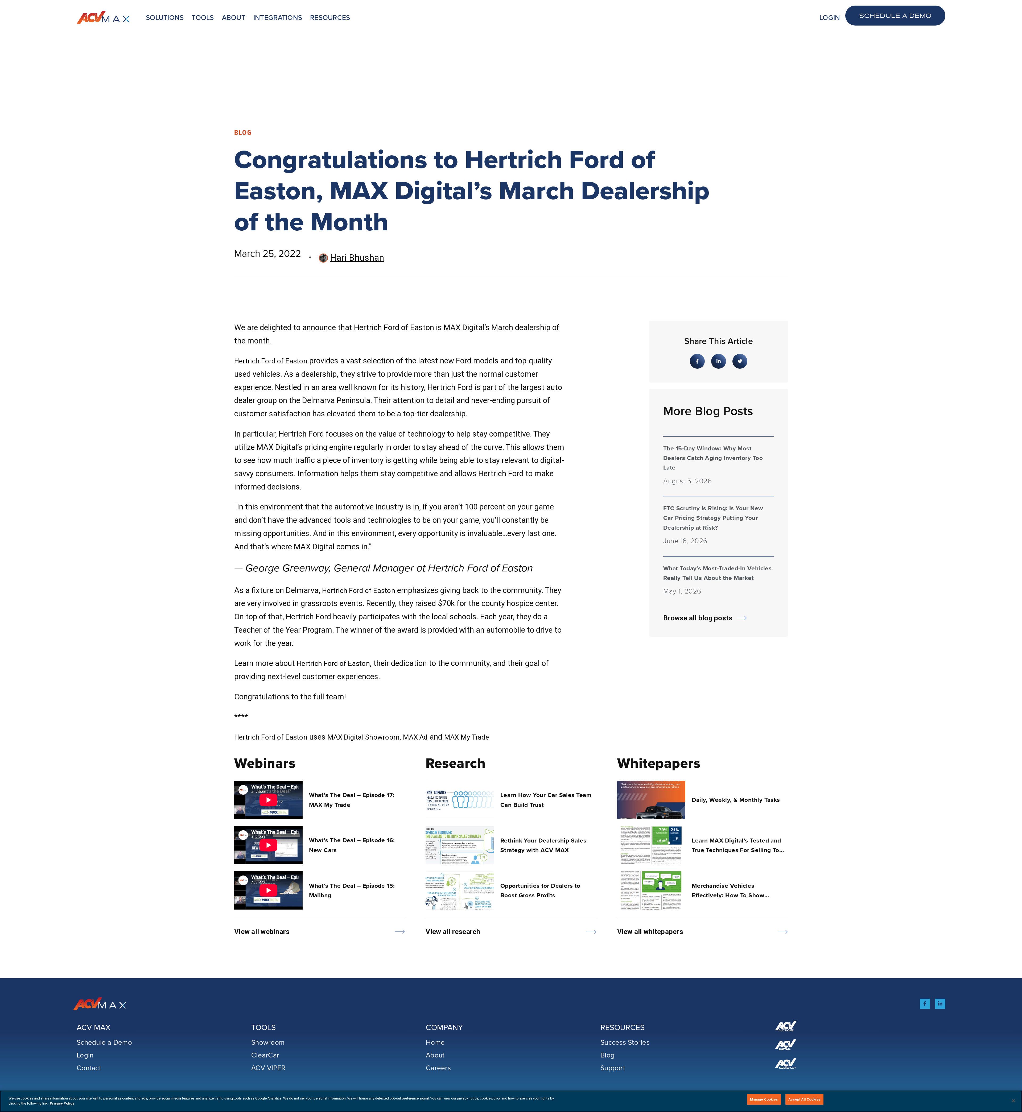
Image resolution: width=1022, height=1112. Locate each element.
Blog (607, 1055)
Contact (89, 1067)
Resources (330, 17)
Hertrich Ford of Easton (270, 361)
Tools (203, 17)
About (233, 17)
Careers (438, 1067)
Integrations (277, 17)
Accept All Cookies (804, 1099)
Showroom (268, 1042)
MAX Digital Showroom (363, 737)
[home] (103, 17)
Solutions (165, 17)
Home (435, 1042)
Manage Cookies (764, 1099)
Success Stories (625, 1042)
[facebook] (925, 1004)
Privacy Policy (62, 1104)
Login (829, 17)
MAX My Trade (466, 737)
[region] (511, 1101)
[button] (165, 17)
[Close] (1013, 1101)
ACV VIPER (268, 1067)
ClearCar (265, 1055)
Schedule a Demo (895, 15)
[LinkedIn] (940, 1004)
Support (612, 1067)
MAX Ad (415, 737)
